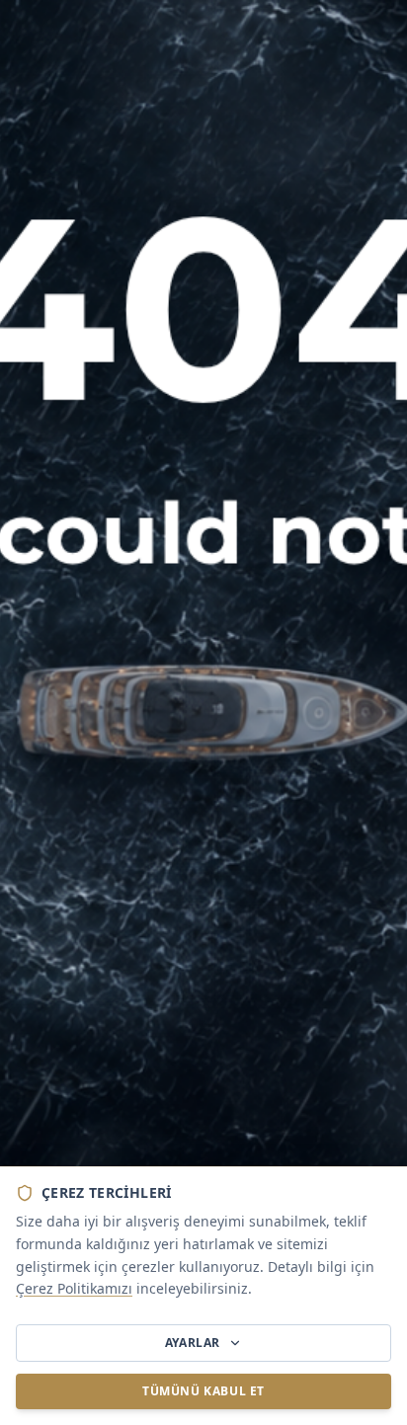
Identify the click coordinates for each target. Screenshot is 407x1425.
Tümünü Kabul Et (203, 1391)
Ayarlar (192, 1342)
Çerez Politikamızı (74, 1288)
